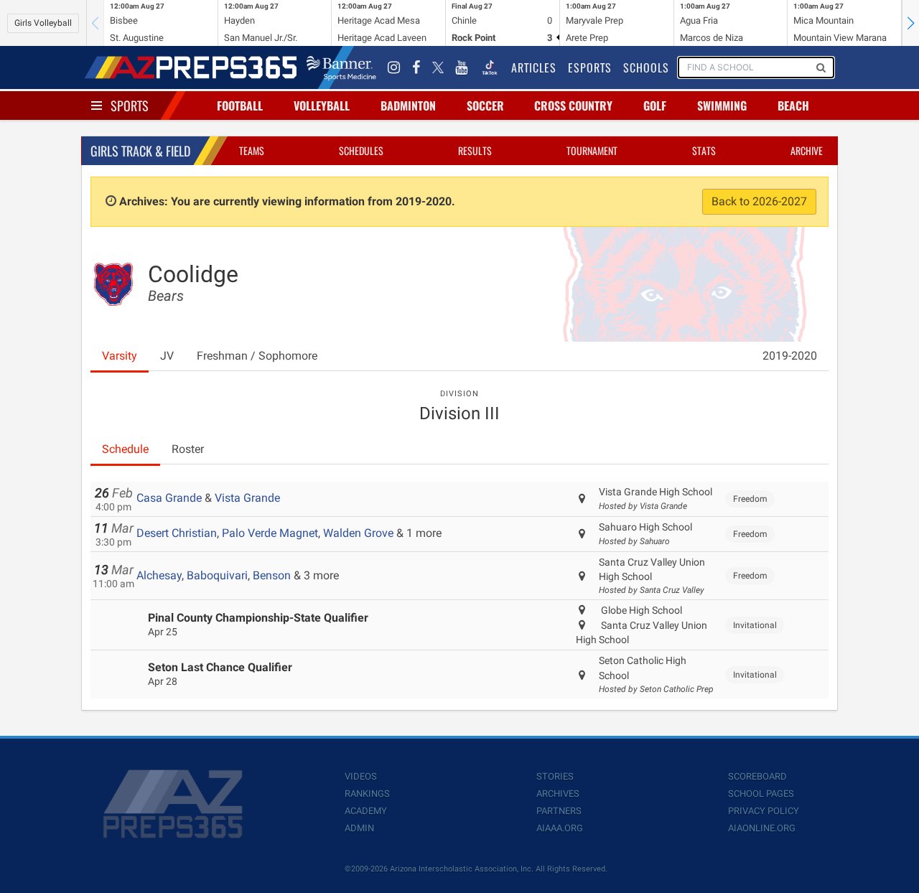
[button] (910, 23)
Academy (366, 810)
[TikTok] (490, 67)
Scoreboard (757, 776)
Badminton (408, 105)
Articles (533, 67)
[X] (438, 67)
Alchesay (159, 575)
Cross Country (573, 105)
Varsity (119, 356)
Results (475, 150)
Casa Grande (169, 498)
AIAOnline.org (762, 828)
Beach (793, 105)
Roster (188, 449)
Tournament (591, 150)
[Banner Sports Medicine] (341, 67)
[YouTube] (461, 67)
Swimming (722, 105)
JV (167, 356)
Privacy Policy (763, 810)
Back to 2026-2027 (759, 201)
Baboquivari (217, 575)
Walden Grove (358, 533)
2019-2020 (789, 356)
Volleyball (322, 105)
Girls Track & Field (140, 150)
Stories (555, 776)
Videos (361, 776)
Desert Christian (176, 533)
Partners (559, 810)
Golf (654, 105)
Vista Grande (247, 498)
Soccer (485, 105)
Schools (646, 67)
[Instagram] (394, 67)
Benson (272, 575)
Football (240, 105)
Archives (557, 793)
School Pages (761, 793)
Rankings (367, 793)
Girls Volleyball (43, 23)
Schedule (125, 449)
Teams (251, 150)
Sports (130, 105)
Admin (359, 828)
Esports (590, 67)
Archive (806, 150)
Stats (704, 150)
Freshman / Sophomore (257, 356)
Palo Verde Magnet (270, 533)
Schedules (361, 150)
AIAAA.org (559, 828)
